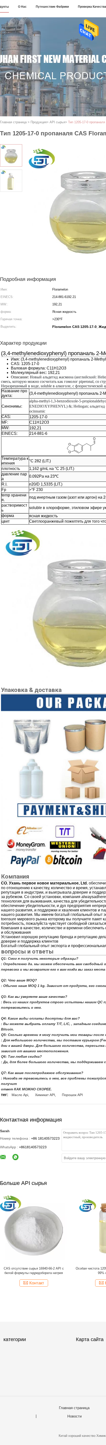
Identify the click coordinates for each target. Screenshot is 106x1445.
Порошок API (72, 1095)
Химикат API (45, 1095)
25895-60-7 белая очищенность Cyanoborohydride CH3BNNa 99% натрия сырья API (57, 1271)
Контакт (59, 1283)
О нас (22, 6)
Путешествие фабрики (52, 6)
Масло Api (20, 1095)
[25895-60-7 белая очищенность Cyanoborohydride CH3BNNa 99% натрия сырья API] (56, 1229)
